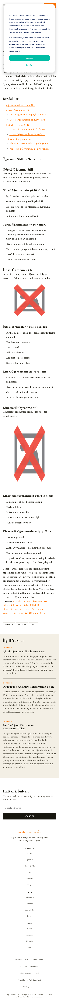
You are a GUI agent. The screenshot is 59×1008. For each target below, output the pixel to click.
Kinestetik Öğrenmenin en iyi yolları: (29, 149)
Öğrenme (9, 625)
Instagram (29, 935)
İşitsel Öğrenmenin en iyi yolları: (27, 134)
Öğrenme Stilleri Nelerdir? (20, 105)
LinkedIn (29, 941)
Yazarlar (29, 903)
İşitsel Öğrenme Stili (17, 125)
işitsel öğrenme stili (35, 609)
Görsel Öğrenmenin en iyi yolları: (27, 120)
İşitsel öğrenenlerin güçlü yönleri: (27, 129)
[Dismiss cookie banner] (49, 10)
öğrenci (22, 625)
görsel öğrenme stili (13, 609)
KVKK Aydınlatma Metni (29, 966)
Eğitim (33, 625)
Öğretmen (29, 859)
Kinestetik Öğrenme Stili (19, 139)
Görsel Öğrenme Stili (17, 110)
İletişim (29, 916)
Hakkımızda (29, 897)
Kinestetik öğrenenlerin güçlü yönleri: (29, 143)
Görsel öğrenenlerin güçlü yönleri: (27, 114)
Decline (29, 65)
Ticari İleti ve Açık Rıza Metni (29, 980)
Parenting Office (21, 959)
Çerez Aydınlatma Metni (29, 973)
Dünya (29, 885)
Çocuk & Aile (29, 866)
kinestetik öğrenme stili (16, 613)
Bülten (29, 928)
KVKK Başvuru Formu (29, 987)
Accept (29, 58)
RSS (29, 947)
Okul (29, 872)
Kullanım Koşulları (37, 959)
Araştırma (29, 878)
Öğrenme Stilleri (38, 613)
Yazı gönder (29, 910)
